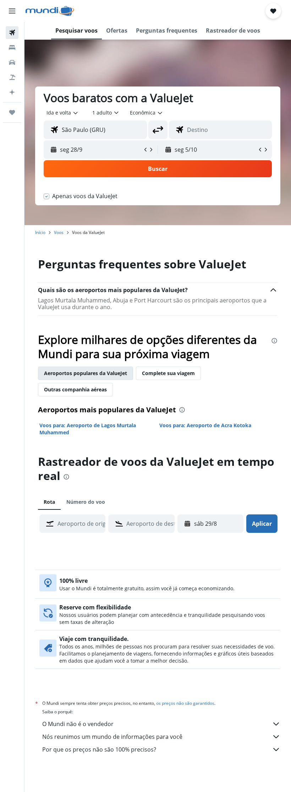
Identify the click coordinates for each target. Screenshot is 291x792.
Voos (59, 232)
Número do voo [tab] (85, 501)
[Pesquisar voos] (12, 33)
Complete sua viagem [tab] (168, 373)
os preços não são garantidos (185, 703)
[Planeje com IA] (12, 92)
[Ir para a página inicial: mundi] (50, 11)
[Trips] (12, 112)
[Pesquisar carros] (12, 62)
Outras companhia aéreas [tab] (75, 389)
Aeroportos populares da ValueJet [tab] (85, 373)
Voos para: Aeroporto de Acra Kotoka (205, 425)
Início (40, 232)
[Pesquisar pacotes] (12, 77)
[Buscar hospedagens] (12, 47)
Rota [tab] (49, 501)
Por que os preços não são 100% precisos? (99, 749)
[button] (12, 11)
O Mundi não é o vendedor (78, 724)
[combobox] (146, 112)
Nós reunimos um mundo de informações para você (112, 737)
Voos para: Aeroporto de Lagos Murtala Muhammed (87, 429)
